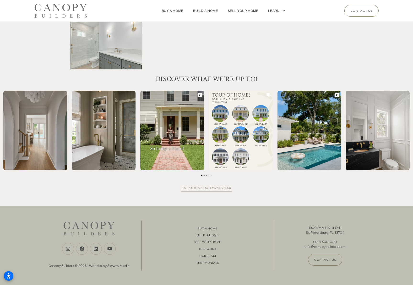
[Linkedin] (96, 249)
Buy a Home (173, 11)
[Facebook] (82, 249)
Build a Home (205, 11)
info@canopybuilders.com (325, 246)
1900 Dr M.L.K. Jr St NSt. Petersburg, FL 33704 (325, 230)
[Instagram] (68, 249)
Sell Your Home (243, 11)
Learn (274, 11)
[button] (4, 130)
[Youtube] (110, 249)
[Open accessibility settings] (8, 276)
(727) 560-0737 (325, 242)
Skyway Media (118, 266)
